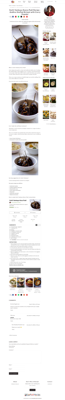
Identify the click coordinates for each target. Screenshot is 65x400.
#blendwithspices (33, 271)
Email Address (32, 385)
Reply (12, 310)
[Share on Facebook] (13, 16)
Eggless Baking (42, 2)
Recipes (14, 5)
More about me (49, 27)
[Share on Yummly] (24, 16)
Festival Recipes (35, 2)
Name (10, 364)
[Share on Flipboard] (27, 16)
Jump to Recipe (25, 19)
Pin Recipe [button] (34, 212)
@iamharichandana (23, 271)
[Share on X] (22, 16)
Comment (11, 350)
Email (10, 368)
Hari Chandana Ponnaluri (16, 202)
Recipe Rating (12, 346)
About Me (24, 2)
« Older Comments (13, 335)
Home (19, 1)
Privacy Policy (15, 383)
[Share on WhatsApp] (19, 16)
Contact (50, 383)
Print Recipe (17, 212)
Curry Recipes (20, 5)
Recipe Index (29, 2)
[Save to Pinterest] (16, 16)
